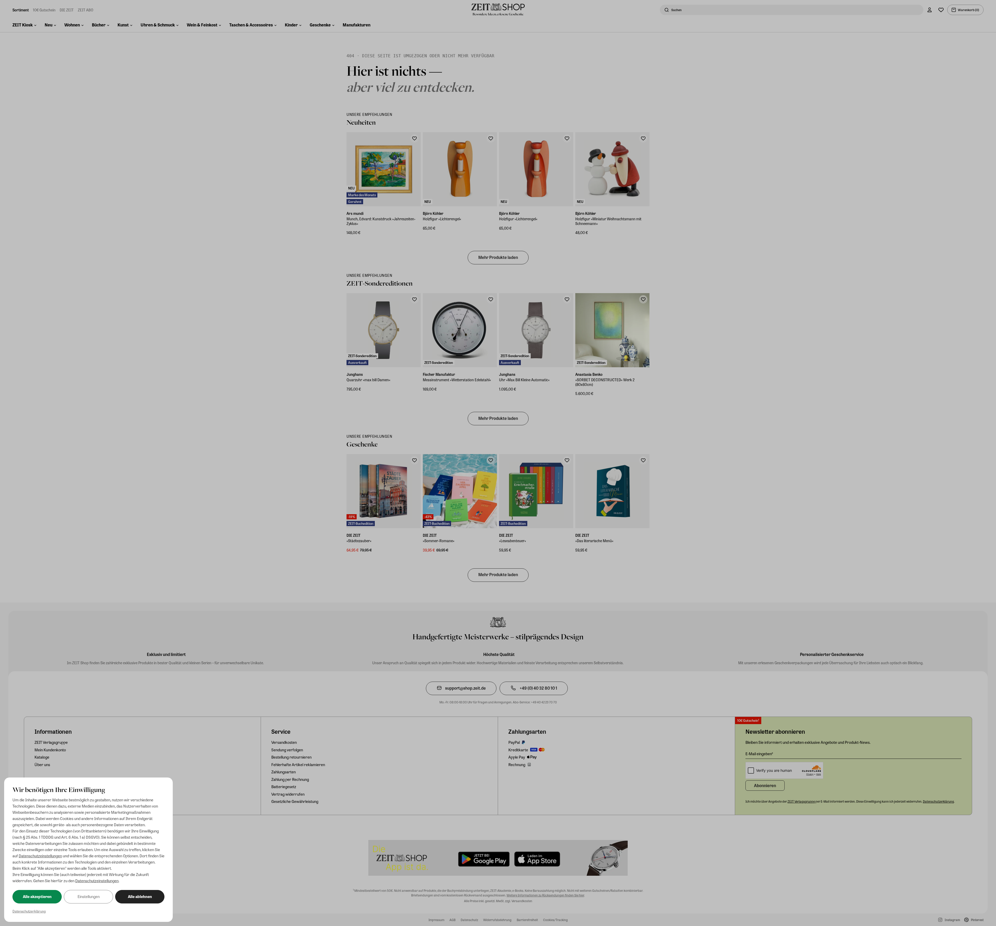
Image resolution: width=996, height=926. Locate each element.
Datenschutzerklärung (29, 911)
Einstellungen (89, 896)
